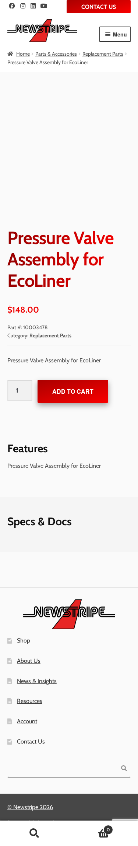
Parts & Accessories (56, 54)
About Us (28, 660)
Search (34, 833)
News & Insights (37, 681)
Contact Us (98, 6)
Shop (23, 640)
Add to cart (72, 391)
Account (27, 721)
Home (23, 54)
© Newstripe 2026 (30, 807)
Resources (29, 700)
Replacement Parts (102, 54)
